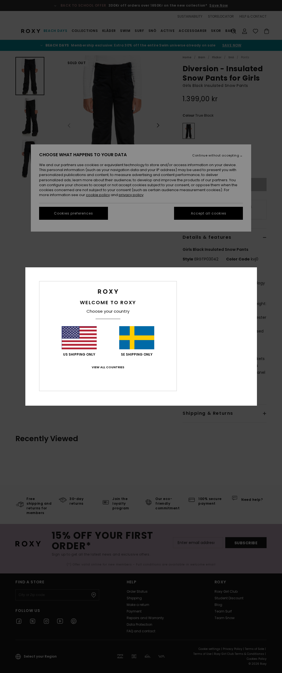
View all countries (108, 367)
